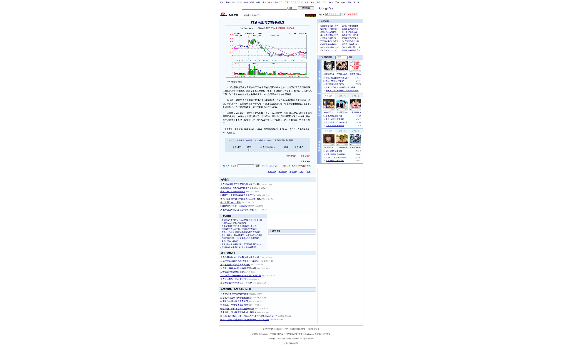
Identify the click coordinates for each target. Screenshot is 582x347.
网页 (227, 166)
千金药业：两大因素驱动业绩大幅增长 (238, 312)
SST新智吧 (291, 156)
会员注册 (318, 334)
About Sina (264, 334)
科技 (258, 2)
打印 (301, 172)
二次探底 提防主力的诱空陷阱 (234, 294)
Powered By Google (269, 166)
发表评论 (306, 161)
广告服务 (273, 334)
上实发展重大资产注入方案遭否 (235, 265)
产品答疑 (327, 334)
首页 (222, 2)
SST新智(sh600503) (264, 140)
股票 (252, 2)
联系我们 (281, 334)
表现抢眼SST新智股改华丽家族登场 (237, 188)
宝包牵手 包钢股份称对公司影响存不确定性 (240, 275)
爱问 (337, 2)
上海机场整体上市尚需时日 (233, 279)
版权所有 (295, 343)
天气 (325, 2)
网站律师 (298, 334)
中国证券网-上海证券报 (285, 28)
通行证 (356, 2)
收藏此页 (282, 172)
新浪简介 (255, 334)
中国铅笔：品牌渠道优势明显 (234, 305)
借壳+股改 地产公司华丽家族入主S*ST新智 (240, 199)
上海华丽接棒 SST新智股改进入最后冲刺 (239, 184)
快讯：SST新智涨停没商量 (232, 191)
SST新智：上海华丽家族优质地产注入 (238, 195)
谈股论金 (271, 172)
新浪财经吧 (305, 156)
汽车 (282, 2)
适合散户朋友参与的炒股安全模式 (236, 298)
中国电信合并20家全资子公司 (234, 301)
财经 (246, 2)
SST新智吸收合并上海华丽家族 (235, 206)
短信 (331, 2)
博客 (264, 2)
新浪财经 (247, 15)
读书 (306, 2)
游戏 (294, 2)
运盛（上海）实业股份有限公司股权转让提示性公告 (244, 319)
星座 (319, 2)
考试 (312, 2)
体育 (234, 2)
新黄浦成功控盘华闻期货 (232, 272)
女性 (300, 2)
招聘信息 (290, 334)
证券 (254, 15)
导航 (349, 2)
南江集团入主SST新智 (230, 202)
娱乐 (240, 2)
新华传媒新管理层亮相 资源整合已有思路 (239, 261)
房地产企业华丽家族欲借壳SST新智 (237, 210)
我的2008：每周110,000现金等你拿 (296, 166)
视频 (276, 2)
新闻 (228, 2)
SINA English (308, 334)
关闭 (308, 172)
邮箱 (343, 2)
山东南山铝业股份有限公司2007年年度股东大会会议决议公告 (249, 316)
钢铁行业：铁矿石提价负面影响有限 (237, 309)
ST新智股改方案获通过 (244, 140)
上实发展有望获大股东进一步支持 (236, 283)
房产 (288, 2)
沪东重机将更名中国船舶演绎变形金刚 (238, 268)
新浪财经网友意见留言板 (273, 329)
